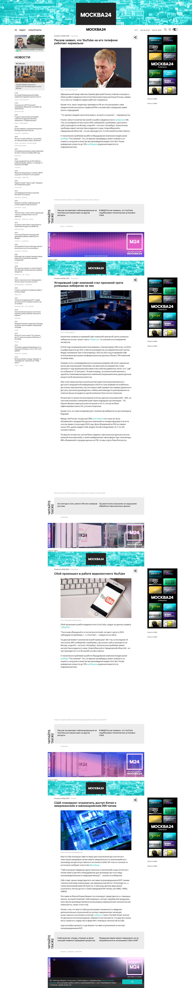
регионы (24, 197)
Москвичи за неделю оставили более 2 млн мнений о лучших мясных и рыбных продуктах (28, 270)
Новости (22, 57)
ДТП (26, 306)
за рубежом (25, 133)
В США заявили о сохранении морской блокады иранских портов (28, 130)
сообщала (98, 915)
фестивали (22, 143)
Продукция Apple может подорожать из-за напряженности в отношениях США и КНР (119, 939)
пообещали (92, 144)
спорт (16, 365)
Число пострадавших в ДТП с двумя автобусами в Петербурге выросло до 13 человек (28, 302)
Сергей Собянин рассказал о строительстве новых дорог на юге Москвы (28, 86)
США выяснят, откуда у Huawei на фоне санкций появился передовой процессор (76, 939)
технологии (18, 187)
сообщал (65, 138)
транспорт (18, 207)
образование (23, 123)
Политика (73, 799)
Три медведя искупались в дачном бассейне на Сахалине (27, 194)
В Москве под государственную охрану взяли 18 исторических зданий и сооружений (28, 258)
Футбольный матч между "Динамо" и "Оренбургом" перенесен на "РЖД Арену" (28, 361)
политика (17, 133)
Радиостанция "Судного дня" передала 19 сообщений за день (28, 184)
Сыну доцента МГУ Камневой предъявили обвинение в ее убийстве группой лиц (28, 107)
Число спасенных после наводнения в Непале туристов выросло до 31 (28, 281)
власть (63, 226)
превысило (120, 119)
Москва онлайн (31, 143)
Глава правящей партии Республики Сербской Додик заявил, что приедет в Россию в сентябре (28, 163)
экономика (18, 177)
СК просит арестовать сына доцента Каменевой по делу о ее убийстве (28, 226)
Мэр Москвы (20, 64)
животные (18, 197)
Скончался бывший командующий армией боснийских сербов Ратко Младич (27, 236)
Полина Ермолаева (20, 145)
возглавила (98, 418)
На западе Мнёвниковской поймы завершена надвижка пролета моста (28, 96)
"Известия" (95, 339)
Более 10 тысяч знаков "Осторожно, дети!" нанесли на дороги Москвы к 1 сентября (28, 337)
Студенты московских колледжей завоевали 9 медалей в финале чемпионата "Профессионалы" (26, 119)
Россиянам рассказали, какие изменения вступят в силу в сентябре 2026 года (29, 152)
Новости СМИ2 (53, 260)
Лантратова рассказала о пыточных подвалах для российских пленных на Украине (28, 314)
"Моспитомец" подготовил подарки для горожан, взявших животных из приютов (29, 215)
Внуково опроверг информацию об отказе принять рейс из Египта (27, 204)
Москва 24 (96, 29)
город (16, 99)
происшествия (19, 111)
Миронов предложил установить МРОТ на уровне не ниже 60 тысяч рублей (29, 174)
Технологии (74, 36)
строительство (24, 99)
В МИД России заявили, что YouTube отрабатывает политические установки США (117, 212)
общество (18, 155)
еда (23, 274)
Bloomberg (94, 865)
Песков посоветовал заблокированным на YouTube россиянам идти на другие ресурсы (77, 212)
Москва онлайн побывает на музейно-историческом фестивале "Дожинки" (28, 140)
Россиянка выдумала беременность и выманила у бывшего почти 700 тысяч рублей (28, 349)
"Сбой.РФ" (65, 627)
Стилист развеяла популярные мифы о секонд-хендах (28, 291)
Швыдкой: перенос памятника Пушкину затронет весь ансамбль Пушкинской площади (29, 325)
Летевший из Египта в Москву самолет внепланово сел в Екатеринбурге (28, 247)
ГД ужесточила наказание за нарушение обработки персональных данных (118, 505)
